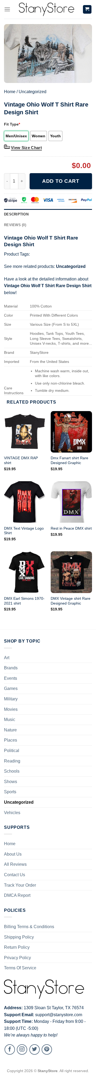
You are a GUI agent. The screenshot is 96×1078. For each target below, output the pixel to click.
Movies (11, 709)
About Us (13, 854)
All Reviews (15, 864)
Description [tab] (16, 214)
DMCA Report (17, 895)
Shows (10, 781)
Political (11, 750)
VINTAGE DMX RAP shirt (21, 460)
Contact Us (14, 874)
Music (9, 719)
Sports (10, 791)
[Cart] (87, 9)
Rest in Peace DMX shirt (71, 528)
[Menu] (7, 9)
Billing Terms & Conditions (29, 926)
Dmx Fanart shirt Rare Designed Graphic (69, 460)
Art (6, 657)
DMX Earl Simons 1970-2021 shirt (24, 601)
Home (9, 91)
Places (10, 740)
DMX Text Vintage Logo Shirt (24, 530)
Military (11, 699)
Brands (11, 668)
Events (10, 678)
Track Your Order (20, 885)
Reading (12, 761)
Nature (10, 730)
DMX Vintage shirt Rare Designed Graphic (70, 601)
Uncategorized (32, 91)
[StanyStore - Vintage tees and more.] (46, 9)
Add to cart (60, 181)
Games (11, 688)
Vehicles (12, 812)
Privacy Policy (17, 957)
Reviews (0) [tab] (15, 225)
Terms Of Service (20, 968)
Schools (11, 771)
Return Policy (17, 947)
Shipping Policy (19, 937)
